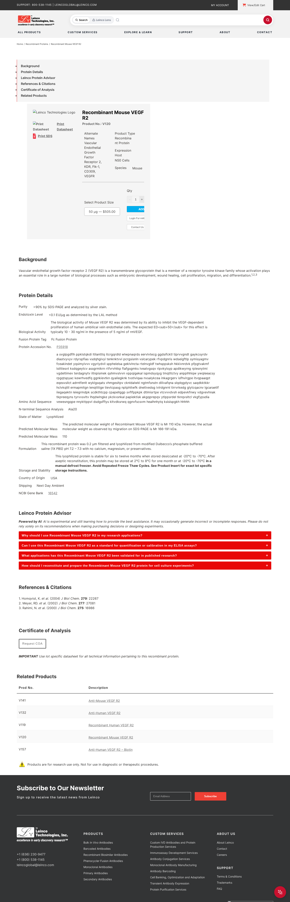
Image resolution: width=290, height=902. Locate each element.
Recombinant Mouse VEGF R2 (111, 737)
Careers (222, 854)
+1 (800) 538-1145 (31, 860)
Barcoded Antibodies (96, 848)
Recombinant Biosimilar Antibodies (105, 854)
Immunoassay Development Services (174, 852)
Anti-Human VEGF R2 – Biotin (111, 750)
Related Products (34, 96)
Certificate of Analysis (37, 90)
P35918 (62, 347)
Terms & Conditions (229, 876)
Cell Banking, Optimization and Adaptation (177, 877)
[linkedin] (30, 847)
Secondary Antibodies (97, 879)
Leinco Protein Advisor (38, 78)
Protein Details (32, 72)
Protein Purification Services (168, 889)
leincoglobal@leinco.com (35, 865)
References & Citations (38, 84)
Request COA (32, 643)
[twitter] (24, 847)
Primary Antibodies (95, 873)
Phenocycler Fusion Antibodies (103, 861)
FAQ (219, 888)
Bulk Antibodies (98, 842)
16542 (52, 493)
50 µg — (102, 212)
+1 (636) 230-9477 (31, 854)
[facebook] (18, 847)
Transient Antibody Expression (169, 883)
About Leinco (225, 842)
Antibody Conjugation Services (170, 859)
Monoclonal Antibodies (97, 867)
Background (30, 66)
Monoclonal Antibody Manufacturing (173, 865)
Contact (222, 848)
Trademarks (224, 882)
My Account (220, 5)
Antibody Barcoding (163, 871)
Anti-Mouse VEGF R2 (104, 701)
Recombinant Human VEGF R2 (111, 725)
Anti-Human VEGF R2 (105, 713)
